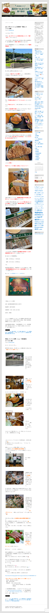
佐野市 (41, 210)
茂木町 (38, 223)
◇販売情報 (37, 135)
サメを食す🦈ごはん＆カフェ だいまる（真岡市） (39, 60)
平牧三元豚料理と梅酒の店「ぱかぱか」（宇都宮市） (39, 87)
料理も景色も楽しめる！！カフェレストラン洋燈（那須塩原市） (39, 83)
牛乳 (41, 221)
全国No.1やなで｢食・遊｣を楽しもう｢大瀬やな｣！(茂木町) (39, 64)
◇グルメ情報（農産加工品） (21, 331)
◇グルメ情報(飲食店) (22, 598)
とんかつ (22, 332)
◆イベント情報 (37, 142)
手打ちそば (42, 219)
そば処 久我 (37, 57)
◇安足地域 (37, 149)
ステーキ (39, 206)
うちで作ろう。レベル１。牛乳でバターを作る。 (39, 94)
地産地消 (27, 332)
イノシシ (15, 599)
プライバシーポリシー (18, 16)
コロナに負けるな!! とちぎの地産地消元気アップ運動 (39, 201)
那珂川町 (17, 600)
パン (40, 208)
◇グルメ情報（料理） (12, 331)
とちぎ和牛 (38, 192)
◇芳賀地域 (37, 156)
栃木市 (39, 221)
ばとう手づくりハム (20, 599)
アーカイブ (36, 176)
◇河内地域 (37, 159)
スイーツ (40, 204)
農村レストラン (38, 225)
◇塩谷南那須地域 (10, 332)
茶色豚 (8, 333)
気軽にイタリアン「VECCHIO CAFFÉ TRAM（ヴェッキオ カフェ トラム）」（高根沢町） (39, 53)
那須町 (41, 227)
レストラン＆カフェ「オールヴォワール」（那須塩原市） (39, 78)
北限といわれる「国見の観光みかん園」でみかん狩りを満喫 (39, 103)
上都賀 (37, 210)
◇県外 (36, 134)
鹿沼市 (36, 229)
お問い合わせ (26, 16)
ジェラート (41, 203)
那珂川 (11, 333)
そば (36, 190)
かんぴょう (37, 188)
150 (16, 332)
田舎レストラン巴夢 (10, 600)
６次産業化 (40, 229)
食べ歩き (13, 333)
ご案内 (11, 16)
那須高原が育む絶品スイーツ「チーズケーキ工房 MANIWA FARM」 (39, 107)
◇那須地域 (37, 151)
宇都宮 (39, 217)
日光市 (36, 222)
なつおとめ (38, 196)
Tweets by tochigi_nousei (39, 233)
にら (40, 196)
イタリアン (38, 198)
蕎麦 (40, 223)
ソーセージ (19, 332)
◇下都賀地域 (37, 154)
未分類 (36, 148)
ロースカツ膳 (26, 599)
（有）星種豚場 (10, 599)
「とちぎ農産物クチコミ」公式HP (16, 273)
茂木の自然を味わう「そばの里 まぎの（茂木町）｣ (39, 68)
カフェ (42, 198)
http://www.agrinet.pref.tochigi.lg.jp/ (14, 590)
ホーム (7, 16)
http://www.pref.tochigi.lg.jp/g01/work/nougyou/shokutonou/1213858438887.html (20, 575)
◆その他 (36, 137)
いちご (37, 187)
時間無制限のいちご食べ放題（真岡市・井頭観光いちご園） (39, 121)
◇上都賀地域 (37, 158)
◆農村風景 (37, 140)
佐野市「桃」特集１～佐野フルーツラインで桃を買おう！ (39, 112)
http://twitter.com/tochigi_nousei (16, 591)
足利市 (42, 223)
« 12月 (36, 172)
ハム (25, 332)
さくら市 (40, 188)
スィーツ (36, 204)
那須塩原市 (38, 227)
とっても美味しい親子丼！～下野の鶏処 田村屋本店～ (39, 116)
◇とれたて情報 (37, 132)
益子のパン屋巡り (38, 98)
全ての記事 (7, 18)
